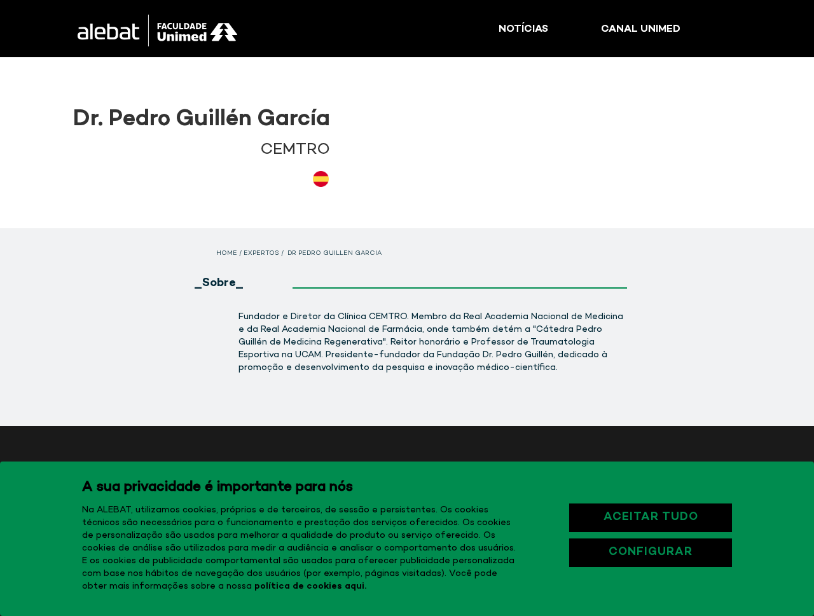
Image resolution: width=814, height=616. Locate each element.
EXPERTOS (261, 253)
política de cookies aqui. (310, 586)
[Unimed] (183, 28)
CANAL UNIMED (640, 30)
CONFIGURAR (651, 552)
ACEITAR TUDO (651, 517)
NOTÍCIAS (523, 30)
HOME (226, 253)
